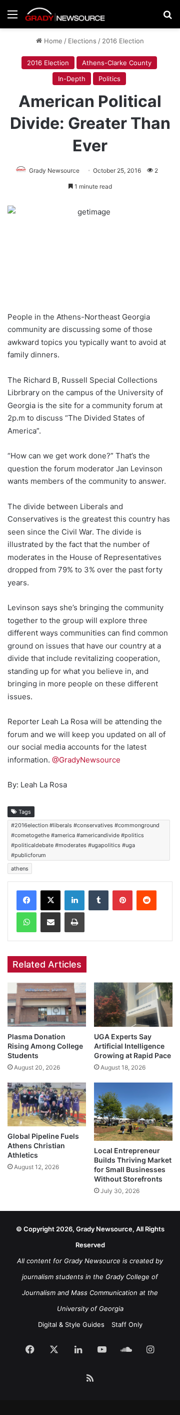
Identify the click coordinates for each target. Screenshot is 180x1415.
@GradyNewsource (86, 759)
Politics (109, 79)
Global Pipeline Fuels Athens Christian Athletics (43, 1145)
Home (52, 41)
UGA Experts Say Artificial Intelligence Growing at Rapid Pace (132, 1046)
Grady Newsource (54, 170)
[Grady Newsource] (65, 14)
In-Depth (72, 79)
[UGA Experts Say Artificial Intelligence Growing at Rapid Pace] (133, 1004)
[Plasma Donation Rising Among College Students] (47, 1004)
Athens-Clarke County (117, 63)
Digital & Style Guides (71, 1324)
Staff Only (127, 1324)
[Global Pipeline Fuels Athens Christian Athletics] (47, 1105)
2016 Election (123, 41)
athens (19, 868)
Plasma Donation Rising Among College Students (45, 1046)
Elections (82, 41)
